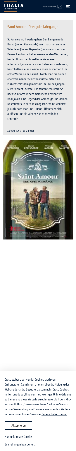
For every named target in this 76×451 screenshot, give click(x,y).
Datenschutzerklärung (54, 414)
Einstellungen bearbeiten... (20, 444)
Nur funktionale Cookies (18, 436)
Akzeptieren (18, 425)
